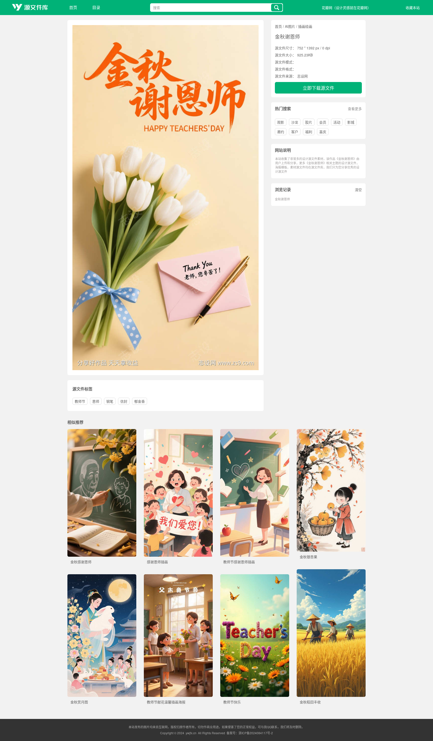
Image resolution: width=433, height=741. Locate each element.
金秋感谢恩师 (80, 561)
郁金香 (139, 401)
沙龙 (294, 122)
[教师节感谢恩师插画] (254, 431)
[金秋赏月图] (101, 576)
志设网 (302, 75)
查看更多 (355, 108)
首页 (73, 7)
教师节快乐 (232, 701)
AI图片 (290, 26)
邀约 (280, 131)
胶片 (308, 122)
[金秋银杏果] (331, 431)
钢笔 (109, 401)
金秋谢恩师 (282, 199)
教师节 (80, 401)
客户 (294, 131)
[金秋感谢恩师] (101, 431)
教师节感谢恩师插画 (239, 561)
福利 (308, 131)
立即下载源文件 (318, 88)
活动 (336, 122)
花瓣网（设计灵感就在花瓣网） (346, 7)
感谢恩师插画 (157, 561)
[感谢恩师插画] (178, 431)
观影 (280, 122)
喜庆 (322, 131)
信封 (123, 401)
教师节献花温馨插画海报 (166, 701)
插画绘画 (305, 26)
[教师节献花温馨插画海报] (178, 576)
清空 (358, 189)
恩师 (95, 401)
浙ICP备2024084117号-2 (256, 733)
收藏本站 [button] (413, 7)
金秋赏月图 (79, 701)
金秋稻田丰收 (310, 701)
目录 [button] (96, 7)
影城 (350, 122)
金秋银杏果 (308, 556)
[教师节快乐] (254, 576)
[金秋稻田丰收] (331, 571)
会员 (322, 122)
